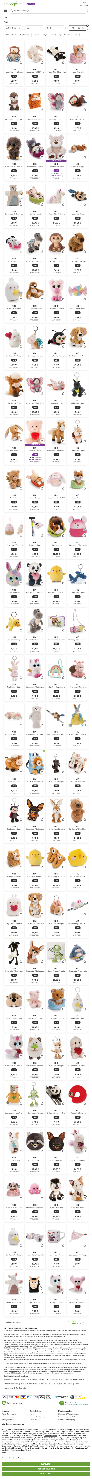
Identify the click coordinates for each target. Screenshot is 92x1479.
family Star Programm (10, 1414)
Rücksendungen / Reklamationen (70, 1417)
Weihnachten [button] (25, 35)
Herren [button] (75, 35)
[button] (13, 27)
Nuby (70, 1384)
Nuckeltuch (43, 1379)
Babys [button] (44, 35)
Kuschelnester (21, 1388)
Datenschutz (34, 1419)
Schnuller (42, 1384)
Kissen (6, 1354)
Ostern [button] (36, 35)
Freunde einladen (8, 1417)
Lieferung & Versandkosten (68, 1414)
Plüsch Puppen (20, 1379)
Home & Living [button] (55, 35)
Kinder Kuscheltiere (11, 1384)
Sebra (77, 1384)
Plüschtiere (54, 1379)
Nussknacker (8, 1388)
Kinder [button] (14, 35)
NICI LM (52, 1384)
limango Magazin (8, 1419)
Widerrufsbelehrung (37, 1417)
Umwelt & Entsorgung (66, 1419)
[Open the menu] (5, 10)
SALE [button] (7, 35)
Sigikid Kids (61, 1384)
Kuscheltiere (32, 1379)
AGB (32, 1414)
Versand (62, 1373)
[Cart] (21, 62)
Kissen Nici (8, 1379)
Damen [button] (67, 35)
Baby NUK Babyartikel (29, 1384)
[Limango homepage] (11, 4)
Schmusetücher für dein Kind (71, 1379)
